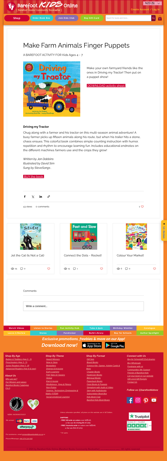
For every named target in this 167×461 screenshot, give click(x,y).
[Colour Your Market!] (136, 236)
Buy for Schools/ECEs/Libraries (141, 359)
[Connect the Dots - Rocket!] (83, 236)
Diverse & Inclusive (54, 369)
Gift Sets (90, 359)
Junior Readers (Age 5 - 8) (17, 366)
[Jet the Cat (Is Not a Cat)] (30, 236)
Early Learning (52, 372)
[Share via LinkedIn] (40, 196)
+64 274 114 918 (25, 438)
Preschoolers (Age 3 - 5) (16, 362)
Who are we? (11, 379)
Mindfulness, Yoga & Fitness (58, 384)
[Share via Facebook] (24, 196)
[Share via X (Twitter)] (32, 196)
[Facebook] (130, 400)
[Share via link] (48, 196)
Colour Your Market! (130, 255)
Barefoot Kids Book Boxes (98, 400)
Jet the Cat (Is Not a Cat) (27, 255)
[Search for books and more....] (153, 18)
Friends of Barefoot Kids (138, 373)
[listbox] (152, 3)
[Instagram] (138, 400)
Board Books (92, 362)
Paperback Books (94, 381)
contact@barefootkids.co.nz (32, 434)
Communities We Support (138, 370)
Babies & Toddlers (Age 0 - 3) (19, 359)
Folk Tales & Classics (55, 375)
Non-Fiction (51, 387)
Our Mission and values (16, 382)
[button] (152, 3)
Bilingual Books (94, 378)
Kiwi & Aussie (52, 381)
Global (49, 378)
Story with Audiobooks (96, 390)
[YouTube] (154, 400)
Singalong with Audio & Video (100, 387)
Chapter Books (93, 372)
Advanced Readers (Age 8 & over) (21, 369)
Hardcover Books (94, 375)
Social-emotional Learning (58, 397)
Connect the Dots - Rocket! (83, 255)
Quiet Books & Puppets (97, 384)
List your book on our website (140, 376)
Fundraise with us (135, 366)
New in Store (52, 362)
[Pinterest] (146, 400)
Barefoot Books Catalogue (17, 385)
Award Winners (53, 359)
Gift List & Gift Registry (137, 379)
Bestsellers (51, 366)
